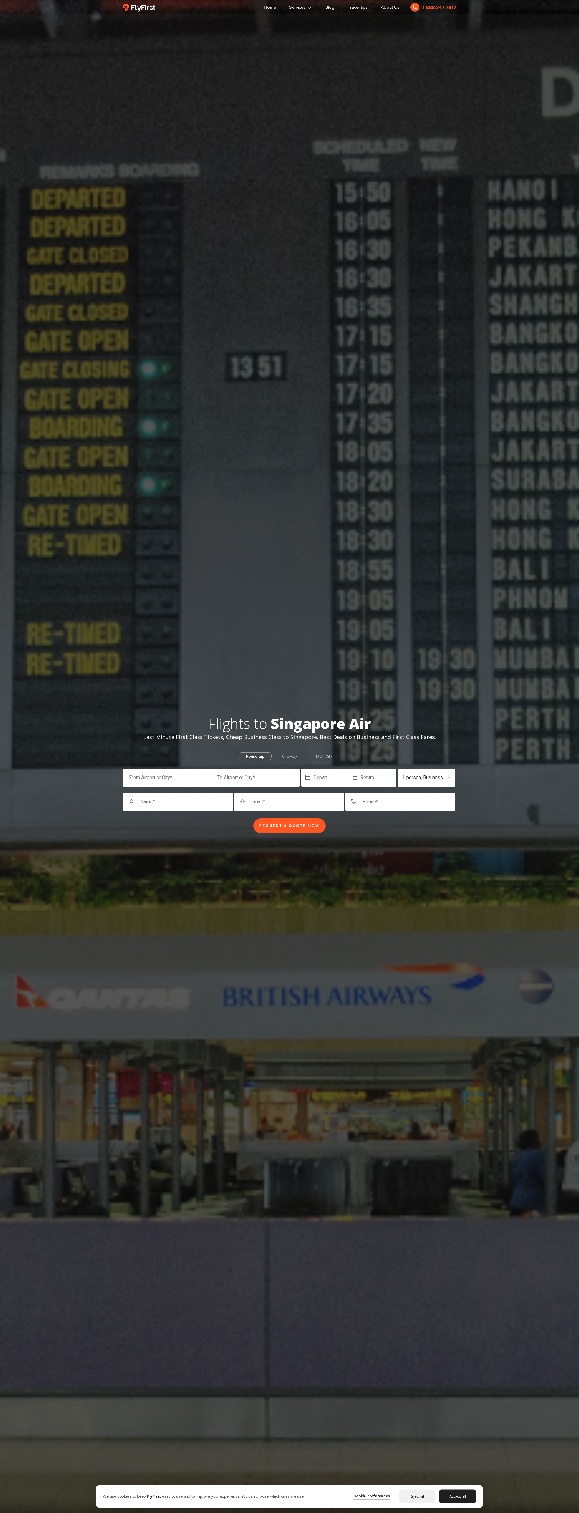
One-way (289, 756)
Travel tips (358, 7)
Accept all (457, 1496)
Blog (329, 7)
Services (300, 6)
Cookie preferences (371, 1495)
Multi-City (324, 756)
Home (270, 7)
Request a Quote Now (289, 826)
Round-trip (255, 756)
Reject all (417, 1496)
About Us (390, 7)
